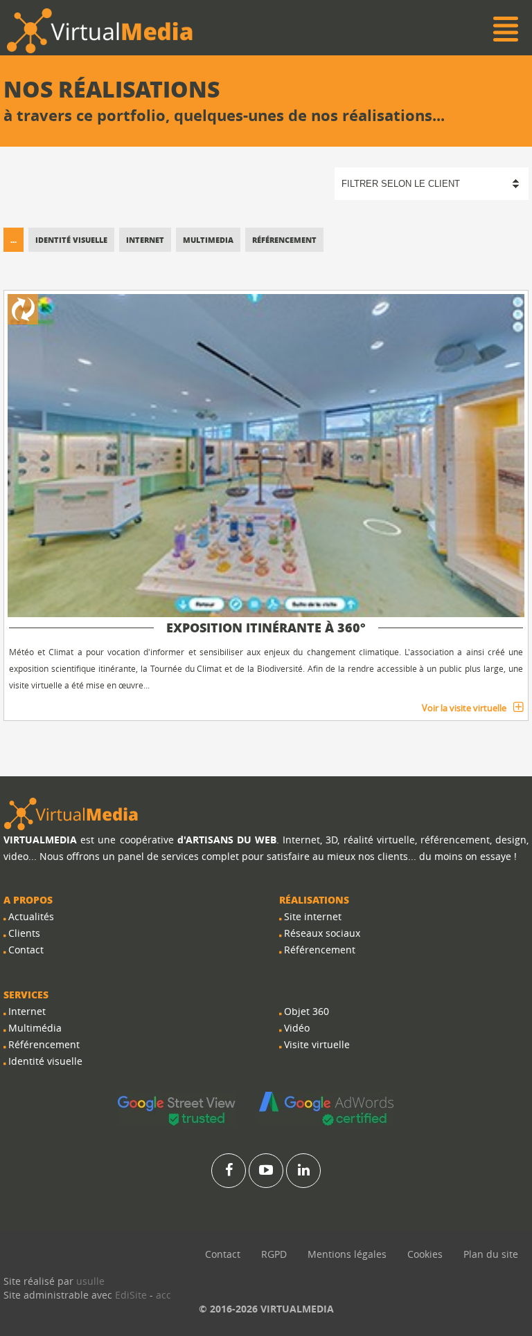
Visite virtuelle (317, 1044)
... (13, 240)
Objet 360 (306, 1011)
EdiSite (131, 1294)
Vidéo (297, 1027)
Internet (145, 240)
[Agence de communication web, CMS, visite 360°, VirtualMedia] (71, 813)
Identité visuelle (71, 240)
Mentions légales (347, 1254)
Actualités (31, 916)
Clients (24, 933)
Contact (26, 949)
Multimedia (208, 240)
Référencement (284, 240)
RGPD (274, 1254)
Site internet (313, 916)
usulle (90, 1281)
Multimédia (35, 1027)
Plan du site (490, 1254)
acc (163, 1294)
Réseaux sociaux (322, 933)
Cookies (425, 1254)
